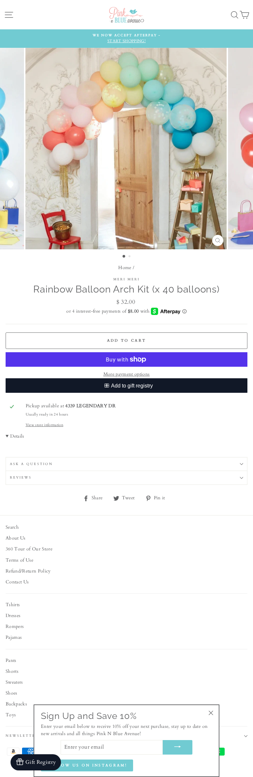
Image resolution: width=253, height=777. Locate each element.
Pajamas (14, 637)
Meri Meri (126, 279)
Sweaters (14, 682)
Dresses (13, 616)
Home (124, 268)
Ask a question (31, 464)
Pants (11, 661)
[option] (126, 39)
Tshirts (13, 605)
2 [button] (130, 257)
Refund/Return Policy (28, 571)
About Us (16, 538)
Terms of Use (19, 560)
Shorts (12, 671)
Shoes (11, 693)
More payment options (126, 374)
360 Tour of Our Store (29, 549)
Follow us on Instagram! (87, 765)
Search (12, 527)
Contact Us (17, 582)
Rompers (15, 627)
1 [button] (124, 256)
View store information (44, 424)
